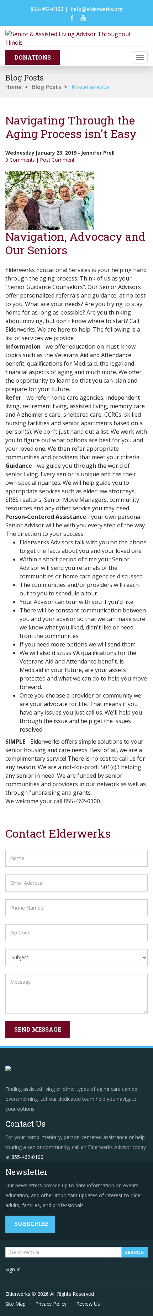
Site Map (15, 1303)
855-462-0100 (47, 8)
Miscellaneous (91, 87)
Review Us (88, 1303)
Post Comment (57, 159)
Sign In (13, 1269)
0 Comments (20, 159)
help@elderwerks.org (96, 8)
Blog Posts (46, 87)
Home (13, 87)
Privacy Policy (51, 1303)
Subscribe (31, 1223)
